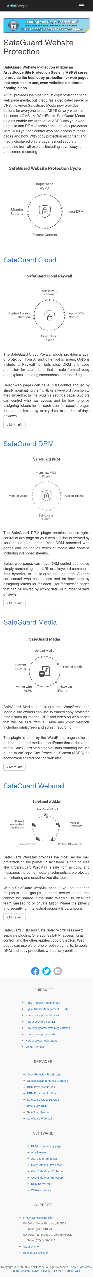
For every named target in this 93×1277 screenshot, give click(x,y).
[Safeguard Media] (46, 664)
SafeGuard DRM (28, 443)
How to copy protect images (42, 1015)
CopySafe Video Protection (47, 1171)
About (74, 1267)
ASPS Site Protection (44, 1158)
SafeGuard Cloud (29, 259)
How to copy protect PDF (41, 1021)
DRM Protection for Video (42, 1093)
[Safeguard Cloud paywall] (46, 307)
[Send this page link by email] (57, 971)
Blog (16, 1271)
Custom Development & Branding (47, 1080)
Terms (69, 1271)
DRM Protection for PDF (41, 1087)
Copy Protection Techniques (43, 1002)
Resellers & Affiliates (35, 1253)
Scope (17, 6)
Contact (25, 1271)
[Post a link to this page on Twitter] (46, 971)
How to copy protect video (41, 1034)
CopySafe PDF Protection (47, 1165)
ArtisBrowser (39, 1152)
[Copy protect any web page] (46, 25)
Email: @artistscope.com (38, 1217)
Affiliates (85, 1267)
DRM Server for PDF (43, 1184)
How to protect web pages (41, 1040)
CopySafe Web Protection (47, 1177)
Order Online (31, 1246)
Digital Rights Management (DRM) (47, 1009)
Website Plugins (41, 1190)
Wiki (77, 1271)
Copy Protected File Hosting (44, 1074)
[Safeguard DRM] (46, 488)
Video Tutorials (35, 1047)
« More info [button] (14, 424)
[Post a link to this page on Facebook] (35, 971)
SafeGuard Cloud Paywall (43, 1099)
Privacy (45, 1271)
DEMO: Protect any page (46, 1146)
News (35, 1271)
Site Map (57, 1271)
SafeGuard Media (30, 622)
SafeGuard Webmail (34, 785)
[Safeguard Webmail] (46, 821)
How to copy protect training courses (48, 1028)
